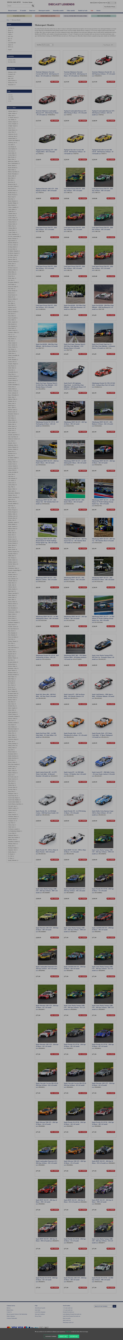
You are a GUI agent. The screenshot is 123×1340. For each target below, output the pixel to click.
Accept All (74, 1336)
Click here (68, 1331)
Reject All (63, 1336)
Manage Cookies (50, 1336)
